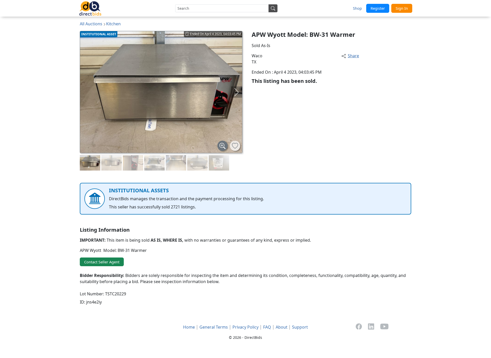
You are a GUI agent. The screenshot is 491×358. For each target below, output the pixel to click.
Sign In (402, 8)
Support (300, 327)
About (281, 327)
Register (378, 8)
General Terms (213, 327)
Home (189, 327)
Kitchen (113, 24)
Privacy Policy (245, 327)
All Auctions (91, 24)
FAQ (267, 327)
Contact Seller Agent (101, 261)
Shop (357, 8)
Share (353, 56)
